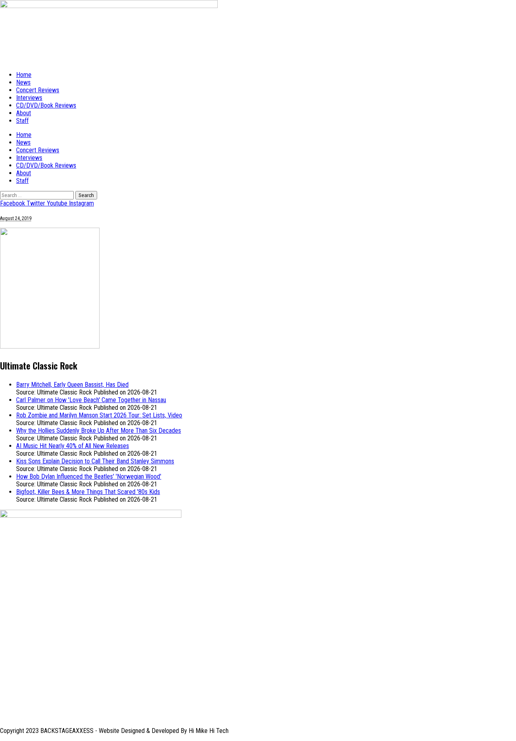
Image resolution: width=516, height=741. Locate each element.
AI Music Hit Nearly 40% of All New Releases (72, 446)
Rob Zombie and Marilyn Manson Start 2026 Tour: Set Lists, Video (99, 415)
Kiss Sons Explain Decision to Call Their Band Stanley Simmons (95, 461)
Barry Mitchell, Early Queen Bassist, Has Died (72, 384)
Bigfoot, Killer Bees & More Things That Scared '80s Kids (88, 492)
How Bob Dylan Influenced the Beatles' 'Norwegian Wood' (88, 476)
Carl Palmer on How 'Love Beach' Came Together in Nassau (91, 400)
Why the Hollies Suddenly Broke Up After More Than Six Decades (98, 430)
